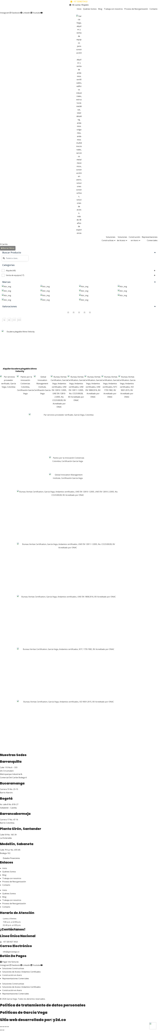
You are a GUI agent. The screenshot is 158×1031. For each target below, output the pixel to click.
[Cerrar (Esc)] (8, 1026)
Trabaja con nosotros (113, 9)
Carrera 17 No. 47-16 (9, 819)
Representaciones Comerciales (149, 239)
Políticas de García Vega (23, 1012)
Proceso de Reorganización (136, 9)
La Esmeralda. (6, 838)
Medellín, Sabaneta (16, 844)
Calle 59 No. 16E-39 (8, 834)
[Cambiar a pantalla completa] (3, 1026)
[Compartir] (5, 1026)
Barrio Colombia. (7, 823)
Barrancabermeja (15, 813)
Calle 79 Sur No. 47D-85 (10, 850)
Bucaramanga (12, 783)
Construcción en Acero (134, 239)
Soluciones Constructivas (108, 239)
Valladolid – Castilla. (8, 807)
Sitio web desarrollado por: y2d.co (33, 1019)
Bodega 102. (5, 853)
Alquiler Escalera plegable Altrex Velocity (20, 370)
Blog (100, 9)
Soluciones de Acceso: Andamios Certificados (21, 971)
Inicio (79, 9)
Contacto (153, 9)
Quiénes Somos (90, 9)
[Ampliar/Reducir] (1, 1026)
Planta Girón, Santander (20, 829)
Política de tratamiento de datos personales (42, 1005)
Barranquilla (11, 761)
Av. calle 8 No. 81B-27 (9, 804)
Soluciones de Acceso (122, 239)
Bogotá (6, 798)
